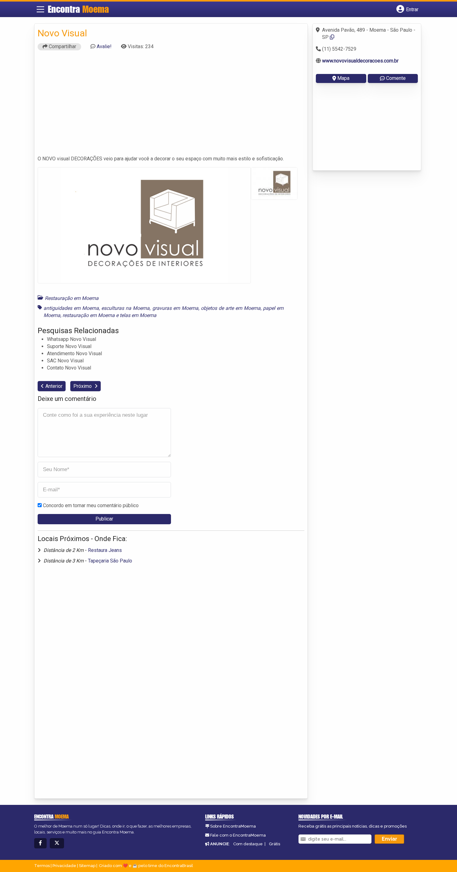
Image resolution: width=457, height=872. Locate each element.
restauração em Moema (88, 315)
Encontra (78, 9)
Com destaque (248, 844)
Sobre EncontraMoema (233, 826)
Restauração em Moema (72, 298)
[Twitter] (57, 843)
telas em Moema (138, 315)
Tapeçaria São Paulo (110, 561)
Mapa (343, 78)
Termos (42, 865)
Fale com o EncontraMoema (238, 835)
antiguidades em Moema (71, 308)
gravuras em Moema (175, 308)
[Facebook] (40, 843)
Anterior (53, 386)
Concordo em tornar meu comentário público (91, 505)
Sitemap (87, 865)
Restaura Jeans (105, 550)
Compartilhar (62, 46)
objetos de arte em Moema (231, 308)
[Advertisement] (171, 105)
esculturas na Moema (125, 308)
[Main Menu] (40, 9)
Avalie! (104, 46)
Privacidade (64, 865)
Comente (396, 78)
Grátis (274, 844)
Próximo (83, 386)
